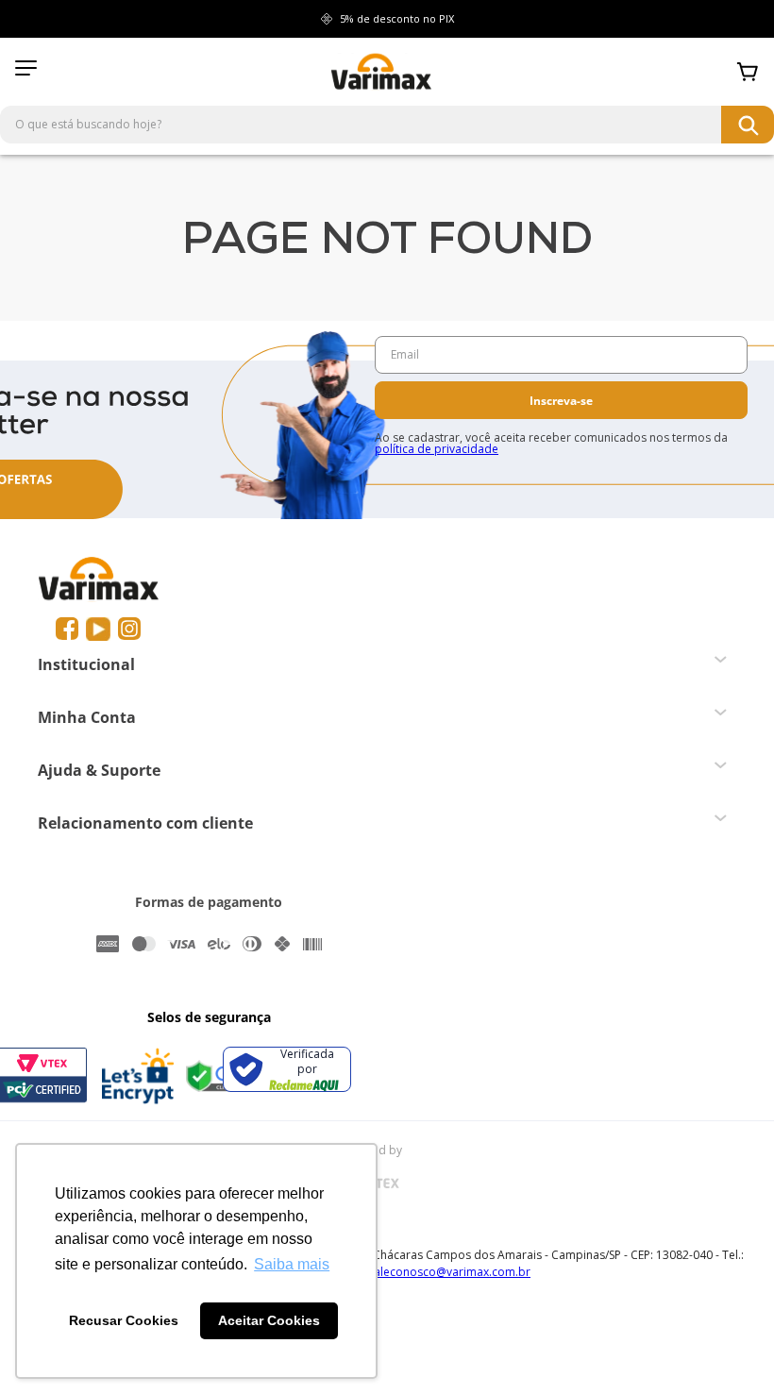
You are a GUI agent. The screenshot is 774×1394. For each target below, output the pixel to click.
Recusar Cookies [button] (123, 1320)
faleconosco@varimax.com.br (450, 1272)
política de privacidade (436, 449)
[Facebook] (67, 629)
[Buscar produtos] (747, 124)
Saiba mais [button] (291, 1264)
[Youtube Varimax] (98, 629)
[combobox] (387, 124)
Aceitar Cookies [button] (269, 1320)
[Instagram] (129, 629)
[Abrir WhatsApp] (726, 1346)
